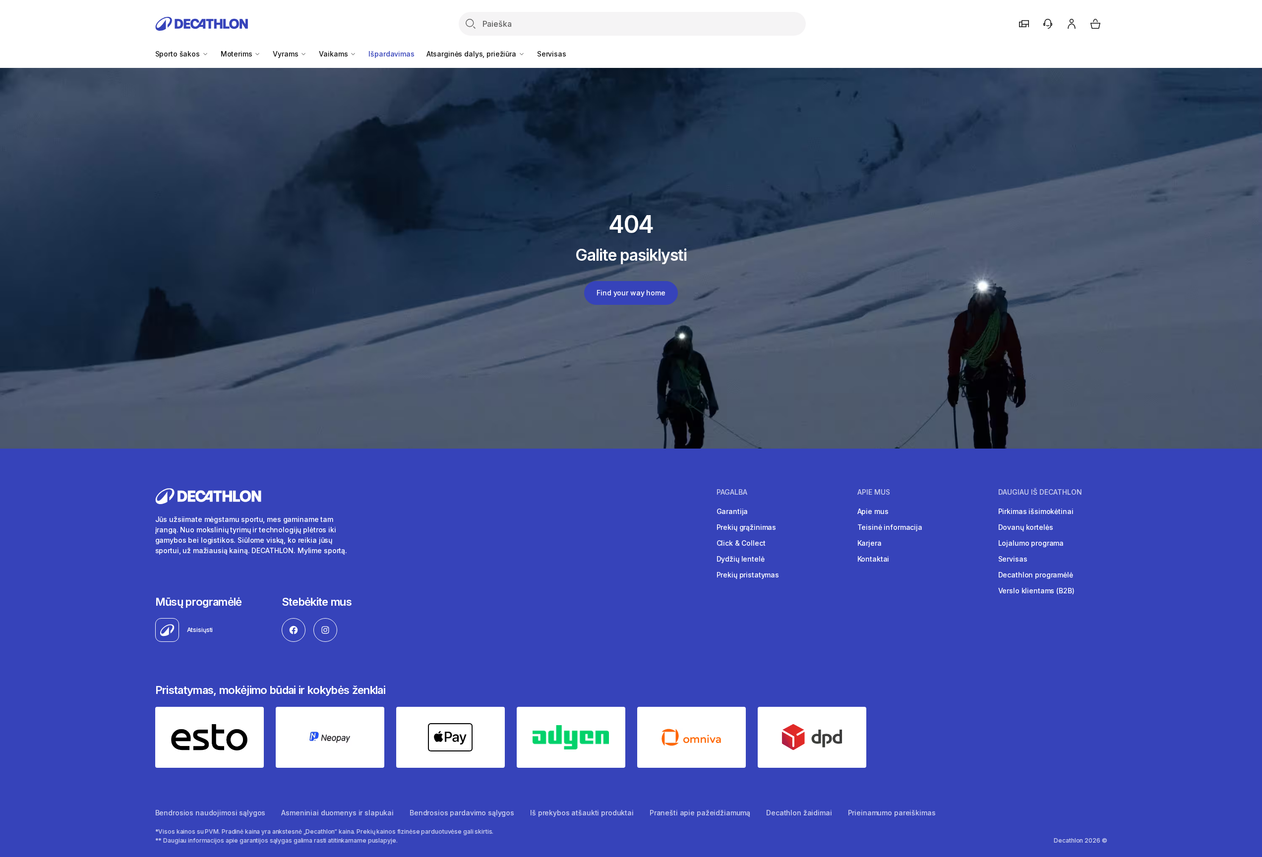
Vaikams (334, 54)
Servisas (551, 54)
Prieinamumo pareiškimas (892, 812)
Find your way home (631, 292)
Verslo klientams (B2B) (1036, 590)
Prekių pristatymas (748, 575)
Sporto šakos (178, 54)
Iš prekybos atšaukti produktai (582, 812)
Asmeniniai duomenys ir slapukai (337, 812)
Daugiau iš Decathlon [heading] (1040, 492)
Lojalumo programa (1031, 543)
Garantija (732, 511)
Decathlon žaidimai (799, 812)
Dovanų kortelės (1025, 527)
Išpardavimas (391, 54)
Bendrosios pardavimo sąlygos (462, 812)
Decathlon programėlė (1035, 575)
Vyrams (286, 54)
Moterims (237, 54)
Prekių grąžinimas (747, 527)
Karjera (869, 543)
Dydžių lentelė (741, 559)
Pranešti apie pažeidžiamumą (700, 812)
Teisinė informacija (889, 527)
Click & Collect (741, 543)
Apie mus (873, 511)
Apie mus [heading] (873, 492)
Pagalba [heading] (732, 492)
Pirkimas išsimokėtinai (1036, 511)
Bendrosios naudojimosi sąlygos (210, 812)
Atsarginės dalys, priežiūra (472, 54)
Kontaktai (873, 559)
